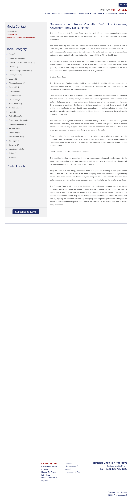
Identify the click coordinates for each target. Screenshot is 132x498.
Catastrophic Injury (49, 466)
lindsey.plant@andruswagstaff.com (20, 37)
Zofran (11, 153)
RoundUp (13, 133)
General (12, 87)
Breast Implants (15, 58)
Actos (11, 54)
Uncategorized (15, 149)
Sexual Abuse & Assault (71, 467)
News (121, 14)
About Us (56, 14)
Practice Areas (70, 14)
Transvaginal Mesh (73, 472)
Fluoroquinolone (15, 83)
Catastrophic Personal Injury (20, 62)
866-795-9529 (119, 9)
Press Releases (15, 124)
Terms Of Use (113, 492)
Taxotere (12, 145)
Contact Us (111, 14)
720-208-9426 (12, 34)
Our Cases (97, 14)
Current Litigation (49, 463)
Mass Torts (13, 104)
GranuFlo (13, 91)
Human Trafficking (48, 472)
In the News (14, 95)
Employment (14, 75)
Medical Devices (15, 108)
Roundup (69, 463)
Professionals (83, 14)
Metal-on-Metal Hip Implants (49, 479)
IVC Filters (13, 100)
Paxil (11, 112)
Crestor (12, 67)
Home (47, 14)
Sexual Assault (15, 137)
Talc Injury (13, 141)
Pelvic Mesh (14, 116)
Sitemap (124, 492)
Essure (12, 79)
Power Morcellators (17, 120)
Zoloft (11, 157)
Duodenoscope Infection (19, 71)
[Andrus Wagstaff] (18, 12)
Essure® (44, 469)
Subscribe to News (25, 211)
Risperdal (13, 128)
